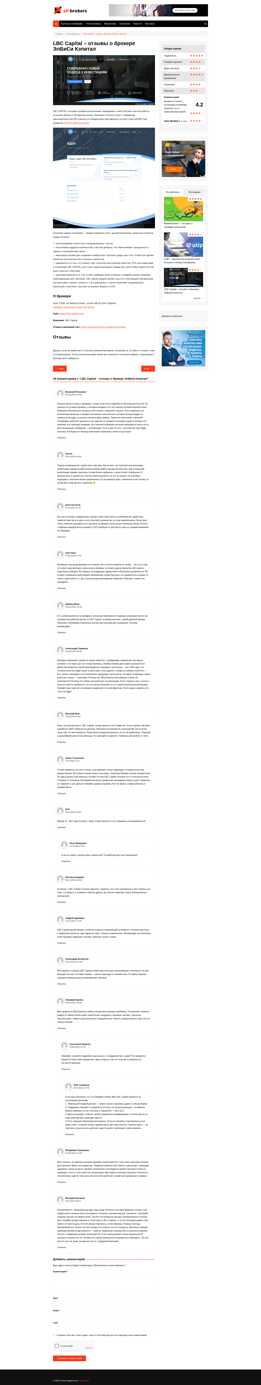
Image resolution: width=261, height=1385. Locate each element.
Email (56, 1310)
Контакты (150, 24)
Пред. (61, 368)
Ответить (61, 438)
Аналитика (124, 24)
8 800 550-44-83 (85, 307)
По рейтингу (172, 192)
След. (147, 368)
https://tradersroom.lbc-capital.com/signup (103, 327)
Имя (56, 1298)
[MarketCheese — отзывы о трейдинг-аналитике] (183, 209)
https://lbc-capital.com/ (72, 313)
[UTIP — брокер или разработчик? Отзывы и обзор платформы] (183, 244)
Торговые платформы (72, 24)
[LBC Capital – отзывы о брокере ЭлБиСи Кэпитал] (183, 277)
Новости (137, 24)
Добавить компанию (172, 316)
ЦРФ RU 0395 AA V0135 (76, 123)
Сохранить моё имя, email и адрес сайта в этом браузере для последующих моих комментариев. (101, 1335)
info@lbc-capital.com (64, 307)
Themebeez (84, 1380)
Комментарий (60, 1271)
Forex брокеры (93, 24)
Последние (194, 192)
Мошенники (110, 24)
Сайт (55, 1323)
